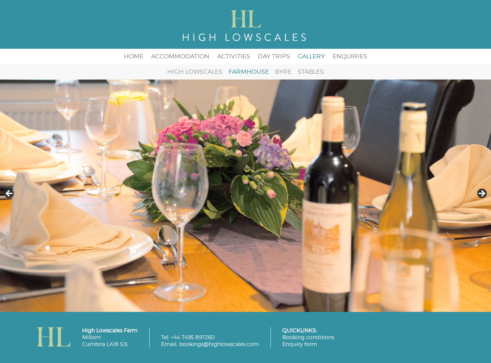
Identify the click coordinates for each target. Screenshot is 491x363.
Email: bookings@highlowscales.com (210, 344)
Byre (283, 72)
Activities (233, 56)
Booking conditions (308, 337)
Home (133, 56)
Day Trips (274, 56)
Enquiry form (299, 344)
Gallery (311, 56)
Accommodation (180, 56)
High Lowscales (194, 72)
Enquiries (350, 56)
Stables (311, 72)
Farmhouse (249, 72)
